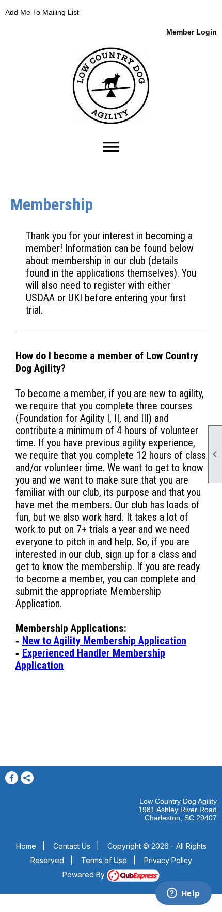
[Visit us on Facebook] (11, 777)
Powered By (84, 874)
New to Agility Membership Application (104, 640)
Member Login (191, 32)
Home (26, 845)
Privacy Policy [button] (168, 860)
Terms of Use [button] (104, 860)
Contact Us (71, 845)
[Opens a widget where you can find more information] (183, 894)
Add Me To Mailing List (42, 12)
